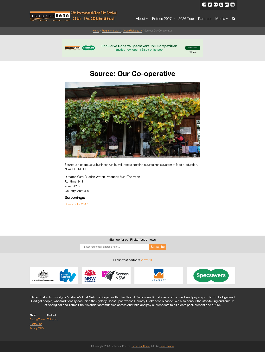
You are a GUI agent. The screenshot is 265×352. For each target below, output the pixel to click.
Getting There (37, 319)
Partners (204, 18)
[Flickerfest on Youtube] (232, 4)
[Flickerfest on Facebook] (204, 4)
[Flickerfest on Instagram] (227, 4)
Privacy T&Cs (37, 328)
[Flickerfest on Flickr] (216, 4)
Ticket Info (52, 319)
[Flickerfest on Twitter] (210, 4)
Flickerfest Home (141, 346)
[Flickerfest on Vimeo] (221, 4)
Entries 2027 (162, 18)
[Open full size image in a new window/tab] (132, 157)
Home (96, 31)
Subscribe (158, 246)
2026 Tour (186, 18)
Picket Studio (166, 346)
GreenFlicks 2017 (132, 31)
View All (146, 260)
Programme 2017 (111, 31)
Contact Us (36, 324)
